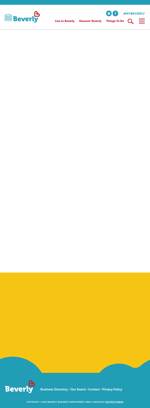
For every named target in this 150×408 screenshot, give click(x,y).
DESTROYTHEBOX (114, 402)
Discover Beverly (90, 21)
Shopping (35, 70)
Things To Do (115, 21)
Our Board (77, 389)
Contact (94, 389)
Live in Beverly (64, 21)
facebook (115, 13)
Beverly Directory (16, 70)
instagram (109, 13)
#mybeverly (134, 13)
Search (131, 21)
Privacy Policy (112, 389)
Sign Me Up (130, 353)
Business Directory (54, 389)
